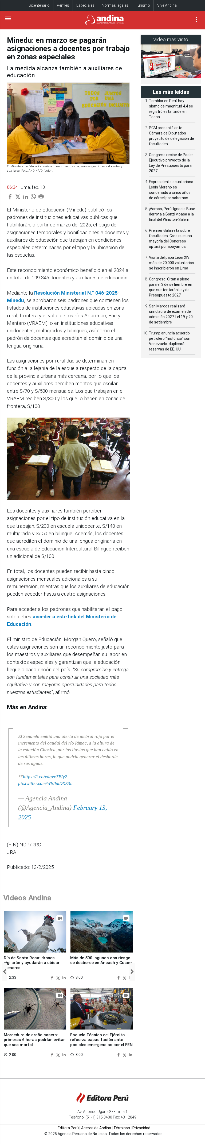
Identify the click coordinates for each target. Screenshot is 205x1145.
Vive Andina (167, 5)
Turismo (143, 5)
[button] (4, 972)
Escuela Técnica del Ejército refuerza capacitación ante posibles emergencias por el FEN (101, 1039)
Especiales (85, 5)
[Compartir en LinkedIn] (64, 978)
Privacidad (141, 1128)
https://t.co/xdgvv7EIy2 (45, 776)
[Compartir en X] (59, 978)
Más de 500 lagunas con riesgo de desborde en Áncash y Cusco (101, 960)
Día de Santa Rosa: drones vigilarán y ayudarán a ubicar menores (32, 962)
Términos (121, 1128)
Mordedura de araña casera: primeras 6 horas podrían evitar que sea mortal (34, 1039)
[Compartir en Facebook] (53, 978)
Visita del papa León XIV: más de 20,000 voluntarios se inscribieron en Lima (171, 262)
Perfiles (63, 5)
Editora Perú (68, 1128)
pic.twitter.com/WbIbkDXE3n (45, 783)
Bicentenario (39, 5)
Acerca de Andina (96, 1128)
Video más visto (170, 39)
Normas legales (115, 5)
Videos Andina (27, 897)
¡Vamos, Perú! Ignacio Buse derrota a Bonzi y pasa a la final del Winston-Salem (172, 214)
